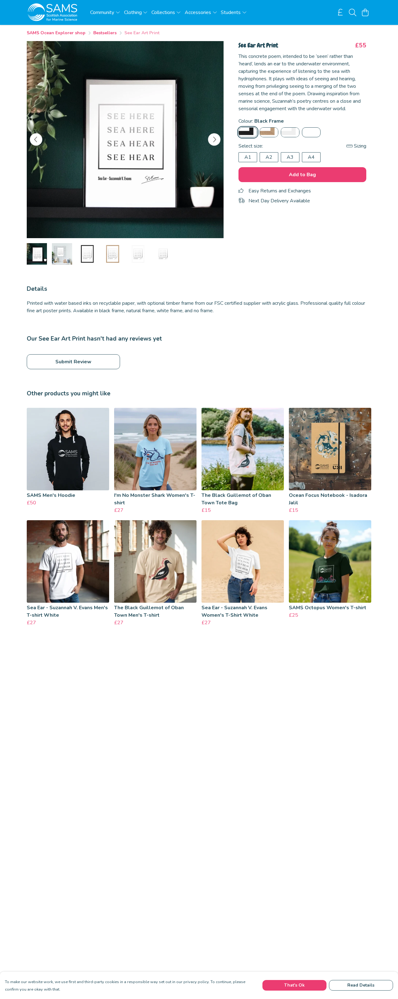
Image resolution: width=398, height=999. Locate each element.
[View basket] (365, 12)
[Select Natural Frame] (269, 132)
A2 (269, 157)
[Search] (352, 12)
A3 (290, 157)
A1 (247, 157)
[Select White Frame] (290, 132)
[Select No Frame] (311, 132)
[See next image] (214, 139)
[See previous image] (36, 139)
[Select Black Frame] (247, 132)
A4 (311, 157)
